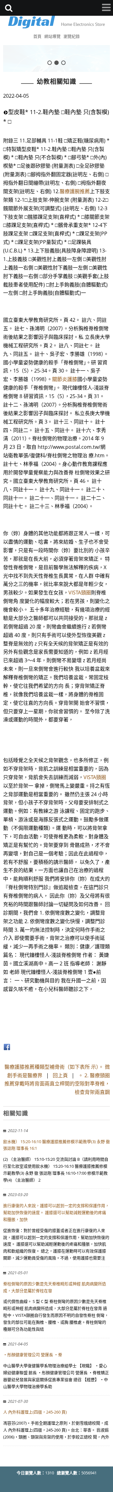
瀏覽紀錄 (71, 36)
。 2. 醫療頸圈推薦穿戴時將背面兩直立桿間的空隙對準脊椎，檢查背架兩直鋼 (57, 1084)
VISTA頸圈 (79, 592)
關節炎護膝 (64, 379)
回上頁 (60, 1075)
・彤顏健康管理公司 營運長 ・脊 (32, 1354)
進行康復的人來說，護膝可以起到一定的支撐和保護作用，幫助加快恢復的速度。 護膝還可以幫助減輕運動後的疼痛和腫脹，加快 (56, 1212)
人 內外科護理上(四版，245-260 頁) (35, 1412)
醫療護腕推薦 (75, 191)
